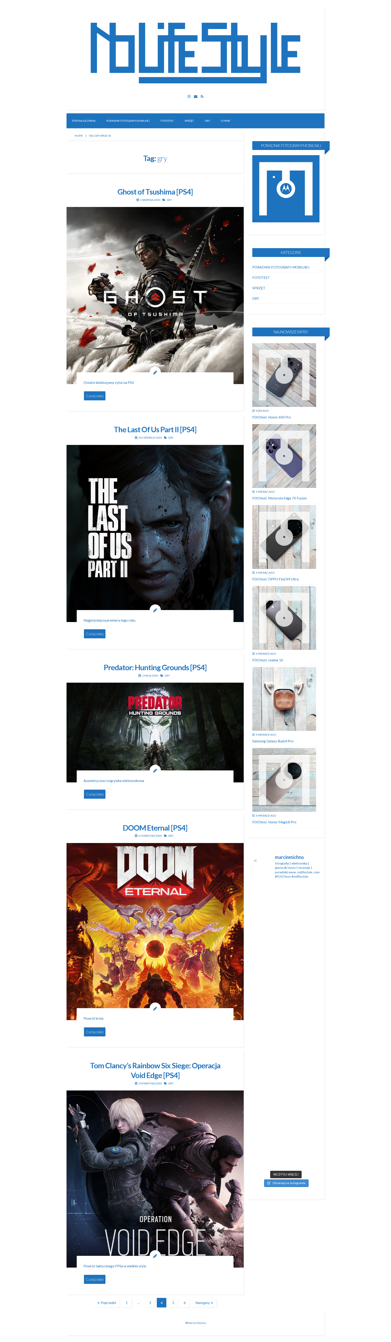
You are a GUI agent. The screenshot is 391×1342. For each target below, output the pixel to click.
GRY (207, 120)
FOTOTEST (167, 120)
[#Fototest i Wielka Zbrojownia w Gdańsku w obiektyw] (285, 1123)
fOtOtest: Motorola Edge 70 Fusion (279, 498)
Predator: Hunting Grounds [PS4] (155, 667)
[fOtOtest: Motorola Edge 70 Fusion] (284, 456)
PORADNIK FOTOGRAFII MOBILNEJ (128, 120)
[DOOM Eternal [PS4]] (155, 931)
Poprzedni (108, 1303)
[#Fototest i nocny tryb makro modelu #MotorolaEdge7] (285, 1009)
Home (79, 135)
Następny (202, 1303)
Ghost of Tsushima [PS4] (155, 191)
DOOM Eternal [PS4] (155, 827)
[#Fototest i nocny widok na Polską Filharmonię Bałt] (262, 1025)
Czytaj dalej (94, 396)
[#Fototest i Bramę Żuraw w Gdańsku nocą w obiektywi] (308, 1019)
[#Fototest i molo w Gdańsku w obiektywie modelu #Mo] (262, 925)
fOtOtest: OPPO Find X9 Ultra (275, 579)
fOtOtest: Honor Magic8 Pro (274, 822)
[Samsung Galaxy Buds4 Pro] (284, 699)
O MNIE (225, 120)
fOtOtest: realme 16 (267, 660)
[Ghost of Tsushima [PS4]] (155, 295)
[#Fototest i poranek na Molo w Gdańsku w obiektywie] (308, 928)
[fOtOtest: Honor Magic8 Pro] (284, 780)
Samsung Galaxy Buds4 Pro (272, 741)
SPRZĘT (189, 120)
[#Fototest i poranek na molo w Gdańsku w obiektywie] (308, 1123)
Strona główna (83, 120)
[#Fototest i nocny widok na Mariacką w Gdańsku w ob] (285, 928)
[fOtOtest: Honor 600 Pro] (284, 375)
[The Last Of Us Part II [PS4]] (155, 533)
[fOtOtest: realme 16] (284, 618)
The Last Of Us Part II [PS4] (155, 429)
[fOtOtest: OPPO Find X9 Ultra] (284, 537)
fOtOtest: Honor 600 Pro (271, 417)
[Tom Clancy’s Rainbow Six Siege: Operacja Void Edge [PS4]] (155, 1179)
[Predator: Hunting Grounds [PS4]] (155, 732)
